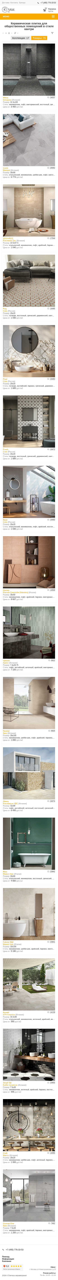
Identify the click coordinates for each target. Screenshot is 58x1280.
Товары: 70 (39, 38)
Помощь (6, 1257)
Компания (6, 1261)
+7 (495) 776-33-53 (48, 3)
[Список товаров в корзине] (50, 9)
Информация (8, 1259)
